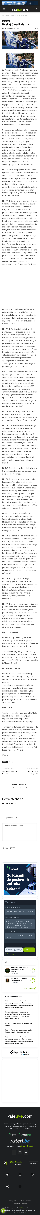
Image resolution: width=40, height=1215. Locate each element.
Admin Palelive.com (8, 28)
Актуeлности (22, 15)
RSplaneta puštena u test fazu (9, 773)
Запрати (33, 1163)
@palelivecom (16, 1162)
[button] (3, 9)
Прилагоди (11, 954)
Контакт (24, 1203)
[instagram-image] (7, 1173)
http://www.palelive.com (20, 787)
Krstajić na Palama (15, 24)
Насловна (5, 15)
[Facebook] (14, 1152)
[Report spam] (34, 907)
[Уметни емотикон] (34, 945)
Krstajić (11, 762)
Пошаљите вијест (26, 1201)
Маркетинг (16, 1203)
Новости (13, 15)
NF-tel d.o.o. (22, 1208)
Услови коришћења (12, 1201)
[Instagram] (20, 1152)
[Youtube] (26, 1152)
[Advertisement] (20, 288)
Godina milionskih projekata (31, 773)
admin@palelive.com (27, 1146)
